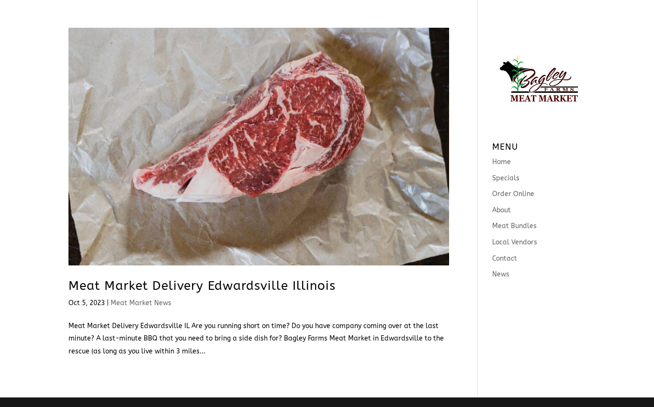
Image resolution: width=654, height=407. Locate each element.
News (506, 12)
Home (147, 12)
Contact (468, 12)
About (292, 12)
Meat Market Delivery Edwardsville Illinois (202, 285)
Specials (186, 12)
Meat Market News (141, 303)
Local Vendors (411, 12)
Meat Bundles (343, 12)
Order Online (241, 12)
